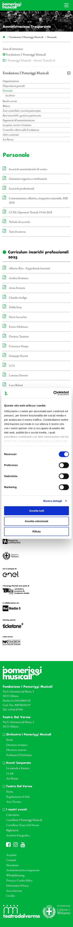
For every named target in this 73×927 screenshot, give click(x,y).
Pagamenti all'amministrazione (19, 120)
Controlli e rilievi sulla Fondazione (21, 130)
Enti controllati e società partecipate (22, 110)
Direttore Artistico (16, 745)
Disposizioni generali (14, 86)
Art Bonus (8, 139)
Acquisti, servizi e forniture (17, 125)
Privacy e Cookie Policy (19, 880)
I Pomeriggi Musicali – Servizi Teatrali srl (30, 60)
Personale (8, 90)
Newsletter (12, 865)
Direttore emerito (16, 750)
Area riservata (14, 891)
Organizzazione (11, 81)
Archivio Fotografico (18, 835)
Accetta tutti (36, 510)
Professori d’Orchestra (19, 755)
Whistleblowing (15, 875)
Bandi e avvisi (10, 101)
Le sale (10, 773)
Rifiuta (36, 531)
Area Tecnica (13, 802)
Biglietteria (12, 830)
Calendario (12, 815)
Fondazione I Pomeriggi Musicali (25, 54)
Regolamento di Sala (18, 797)
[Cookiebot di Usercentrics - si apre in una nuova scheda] (53, 393)
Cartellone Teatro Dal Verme (22, 825)
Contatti (11, 860)
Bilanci (6, 106)
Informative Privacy (17, 885)
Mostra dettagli (52, 501)
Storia (9, 740)
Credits (10, 896)
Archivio (10, 95)
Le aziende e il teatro (17, 768)
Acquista (11, 855)
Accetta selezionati (36, 521)
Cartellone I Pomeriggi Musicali (24, 820)
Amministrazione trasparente (23, 870)
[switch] (64, 465)
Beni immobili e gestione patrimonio (22, 115)
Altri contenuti (11, 134)
